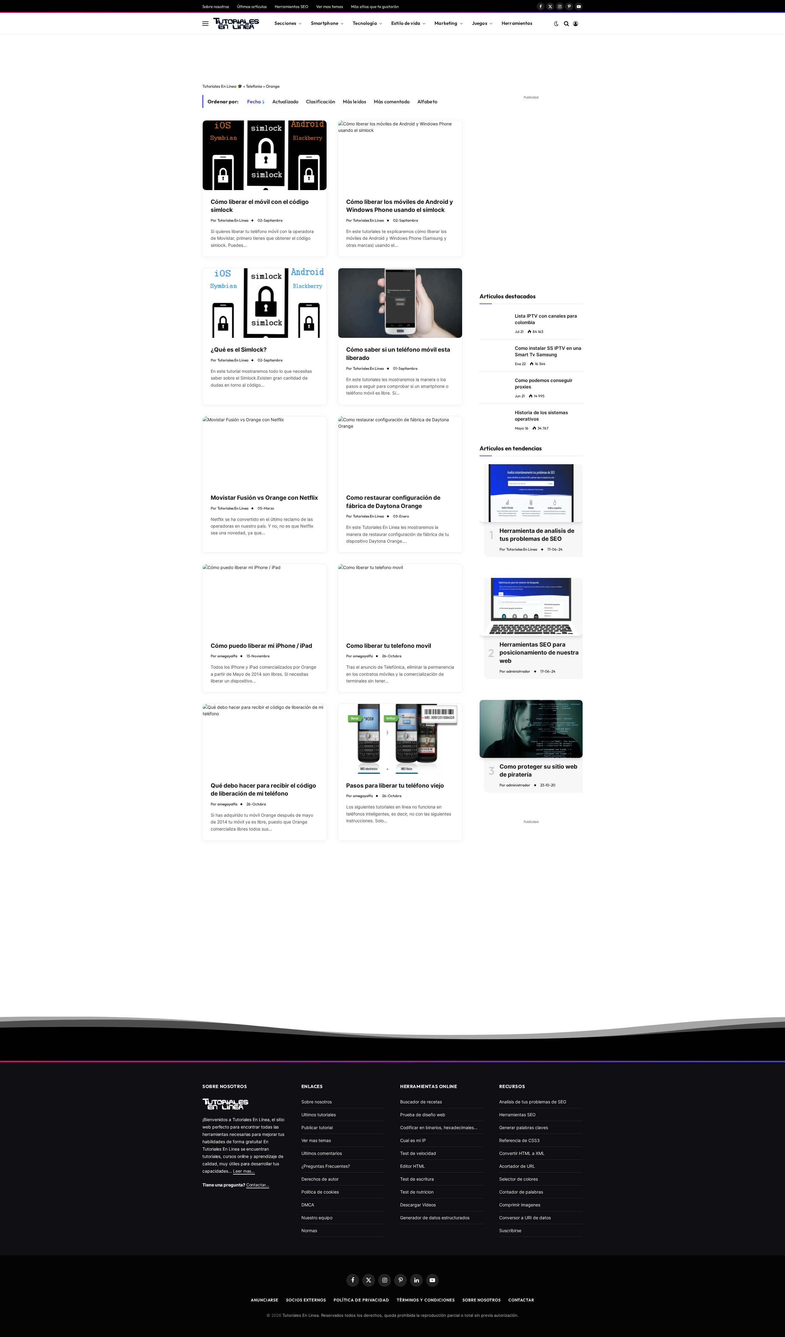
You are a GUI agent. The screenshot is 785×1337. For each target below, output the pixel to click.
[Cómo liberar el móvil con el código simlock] (265, 155)
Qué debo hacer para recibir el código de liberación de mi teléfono (263, 789)
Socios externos (306, 1299)
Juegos (479, 23)
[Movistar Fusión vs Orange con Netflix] (265, 451)
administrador (518, 671)
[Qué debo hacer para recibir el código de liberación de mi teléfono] (265, 739)
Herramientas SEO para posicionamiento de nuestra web (539, 652)
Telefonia (254, 86)
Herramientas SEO (291, 6)
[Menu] (205, 23)
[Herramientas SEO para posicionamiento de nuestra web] (531, 607)
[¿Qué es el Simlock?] (265, 303)
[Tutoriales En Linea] (236, 23)
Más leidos (354, 101)
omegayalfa (227, 656)
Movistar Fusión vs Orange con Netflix (264, 497)
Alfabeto (427, 101)
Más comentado (392, 101)
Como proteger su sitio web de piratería (538, 770)
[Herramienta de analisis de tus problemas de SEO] (531, 493)
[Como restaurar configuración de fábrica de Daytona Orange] (400, 451)
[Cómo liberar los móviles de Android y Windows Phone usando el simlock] (400, 155)
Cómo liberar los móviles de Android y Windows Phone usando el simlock (399, 206)
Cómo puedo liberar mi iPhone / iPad (261, 645)
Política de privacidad (361, 1299)
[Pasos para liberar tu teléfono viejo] (400, 739)
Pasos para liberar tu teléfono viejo (395, 785)
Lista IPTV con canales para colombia (546, 319)
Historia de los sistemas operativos (541, 416)
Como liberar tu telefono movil (388, 645)
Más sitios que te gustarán (375, 6)
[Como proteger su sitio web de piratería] (531, 729)
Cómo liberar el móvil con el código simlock (260, 206)
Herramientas (517, 23)
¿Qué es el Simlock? (239, 349)
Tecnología (365, 23)
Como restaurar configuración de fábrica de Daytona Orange (393, 502)
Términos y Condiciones (426, 1299)
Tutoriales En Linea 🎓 (222, 86)
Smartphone (325, 23)
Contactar (521, 1299)
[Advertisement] (393, 57)
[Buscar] (566, 23)
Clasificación (320, 101)
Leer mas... (244, 1171)
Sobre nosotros (215, 6)
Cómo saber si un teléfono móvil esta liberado (398, 353)
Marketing (446, 23)
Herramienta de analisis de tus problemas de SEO (537, 535)
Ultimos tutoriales (318, 1114)
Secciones (285, 23)
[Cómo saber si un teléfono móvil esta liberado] (400, 303)
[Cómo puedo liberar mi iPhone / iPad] (265, 599)
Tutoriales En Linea (232, 220)
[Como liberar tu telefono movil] (400, 599)
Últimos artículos (252, 6)
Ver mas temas (329, 6)
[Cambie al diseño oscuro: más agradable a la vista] (556, 23)
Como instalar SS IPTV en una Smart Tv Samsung (548, 351)
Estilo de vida (405, 23)
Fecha (254, 101)
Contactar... (257, 1184)
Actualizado (285, 101)
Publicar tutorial (317, 1127)
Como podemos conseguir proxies (543, 383)
